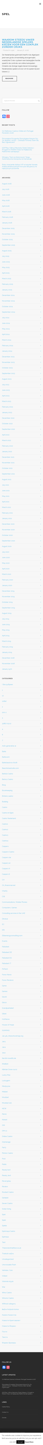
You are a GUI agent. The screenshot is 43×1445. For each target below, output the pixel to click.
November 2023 (8, 362)
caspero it (6, 874)
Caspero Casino (8, 852)
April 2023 (5, 396)
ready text (6, 1170)
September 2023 (8, 373)
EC (3, 924)
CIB (3, 896)
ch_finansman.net (8, 885)
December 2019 (8, 591)
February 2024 (7, 346)
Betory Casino (7, 779)
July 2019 (5, 619)
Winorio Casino (8, 1298)
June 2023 (6, 390)
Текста (5, 1337)
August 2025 (7, 251)
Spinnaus (5, 1237)
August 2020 (7, 546)
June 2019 (6, 624)
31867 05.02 (6, 723)
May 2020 (6, 563)
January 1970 (7, 669)
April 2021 (5, 502)
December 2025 (8, 228)
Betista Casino (7, 774)
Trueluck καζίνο (8, 1254)
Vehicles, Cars (7, 1270)
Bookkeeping (7, 790)
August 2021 (6, 479)
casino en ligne (8, 813)
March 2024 (6, 340)
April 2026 (6, 206)
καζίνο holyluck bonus (10, 1309)
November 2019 (8, 597)
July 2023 (5, 385)
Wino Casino (7, 1293)
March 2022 (6, 440)
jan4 (4, 1047)
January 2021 (7, 518)
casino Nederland (9, 818)
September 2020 (8, 541)
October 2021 (7, 468)
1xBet (4, 701)
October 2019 (7, 602)
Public (4, 1164)
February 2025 (7, 284)
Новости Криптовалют (11, 1320)
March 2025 (6, 279)
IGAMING (6, 1030)
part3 (4, 1147)
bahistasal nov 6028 (9, 763)
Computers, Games (9, 908)
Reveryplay (6, 1181)
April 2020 (6, 569)
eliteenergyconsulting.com (12, 936)
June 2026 (6, 195)
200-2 (4, 712)
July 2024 (5, 318)
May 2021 (5, 496)
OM (3, 1125)
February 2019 (7, 647)
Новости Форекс (9, 1326)
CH (3, 880)
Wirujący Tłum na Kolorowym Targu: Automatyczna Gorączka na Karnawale (17, 158)
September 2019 (8, 608)
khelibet (5, 1064)
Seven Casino (7, 1203)
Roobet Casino (8, 1192)
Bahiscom (6, 757)
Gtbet (4, 1014)
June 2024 (6, 323)
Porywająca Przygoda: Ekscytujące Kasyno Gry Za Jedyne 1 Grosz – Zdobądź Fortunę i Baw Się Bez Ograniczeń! (20, 140)
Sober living (6, 1209)
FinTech (5, 969)
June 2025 (6, 262)
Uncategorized (8, 1259)
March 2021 (6, 507)
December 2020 (8, 524)
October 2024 (7, 306)
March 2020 (6, 574)
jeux (4, 1053)
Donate (4, 1417)
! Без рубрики (7, 684)
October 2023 (7, 368)
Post (4, 1159)
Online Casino (7, 1136)
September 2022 (8, 429)
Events (4, 941)
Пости (4, 1332)
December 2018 (8, 658)
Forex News (7, 975)
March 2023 (6, 401)
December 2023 (8, 357)
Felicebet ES (7, 958)
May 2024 (6, 329)
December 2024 (8, 295)
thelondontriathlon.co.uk (11, 1248)
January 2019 (7, 652)
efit (3, 930)
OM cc (4, 1131)
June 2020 (6, 557)
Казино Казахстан (9, 1315)
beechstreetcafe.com (10, 768)
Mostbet (5, 1097)
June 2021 (6, 491)
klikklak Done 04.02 (9, 1069)
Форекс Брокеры (9, 1343)
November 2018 (8, 664)
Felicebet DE (7, 952)
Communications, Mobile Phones (14, 902)
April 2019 (5, 636)
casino (4, 807)
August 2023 (6, 379)
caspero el (6, 863)
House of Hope (8, 1025)
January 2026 (7, 223)
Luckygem (6, 1081)
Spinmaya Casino (8, 1231)
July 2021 (5, 485)
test (3, 1242)
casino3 (5, 835)
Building (5, 802)
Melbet (5, 1092)
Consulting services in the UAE (13, 913)
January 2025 (7, 290)
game (4, 986)
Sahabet (5, 1198)
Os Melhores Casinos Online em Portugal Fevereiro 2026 (17, 132)
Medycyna (6, 1086)
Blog (4, 785)
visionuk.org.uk (8, 1281)
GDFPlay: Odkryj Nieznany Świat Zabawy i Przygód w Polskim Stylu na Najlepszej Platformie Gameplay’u (18, 150)
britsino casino (7, 796)
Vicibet (4, 1276)
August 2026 (7, 184)
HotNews (6, 1019)
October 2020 (7, 535)
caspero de (6, 857)
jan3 (4, 1041)
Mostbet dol (7, 1103)
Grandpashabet (8, 1008)
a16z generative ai (9, 746)
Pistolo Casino (7, 1153)
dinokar (5, 919)
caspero (5, 846)
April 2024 (6, 334)
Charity (4, 891)
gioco (4, 1002)
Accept (20, 1442)
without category (9, 1304)
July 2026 (5, 189)
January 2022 (7, 451)
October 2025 (7, 239)
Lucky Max (6, 1075)
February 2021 (7, 513)
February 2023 (7, 407)
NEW (4, 1108)
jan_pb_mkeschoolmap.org (12, 1036)
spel (12, 50)
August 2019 (6, 613)
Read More (9, 78)
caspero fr (6, 869)
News (4, 1114)
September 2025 (8, 245)
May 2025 (6, 267)
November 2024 (8, 301)
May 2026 (6, 200)
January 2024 (7, 351)
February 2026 (7, 217)
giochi (4, 997)
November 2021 (8, 463)
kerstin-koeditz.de (9, 1058)
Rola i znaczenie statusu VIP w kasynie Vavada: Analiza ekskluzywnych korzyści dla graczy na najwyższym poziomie (20, 166)
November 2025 (8, 234)
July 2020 (5, 552)
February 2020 (7, 580)
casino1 (5, 824)
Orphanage (6, 1142)
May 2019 (6, 630)
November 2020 (8, 530)
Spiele (4, 1226)
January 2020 (7, 585)
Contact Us (5, 1412)
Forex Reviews (8, 980)
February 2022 (7, 446)
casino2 (5, 829)
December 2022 (8, 418)
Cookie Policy (6, 1407)
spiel (4, 1220)
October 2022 (7, 424)
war (3, 1287)
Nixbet (4, 1120)
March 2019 (6, 641)
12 (3, 696)
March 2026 (6, 212)
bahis (4, 751)
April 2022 (5, 435)
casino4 (5, 841)
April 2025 (6, 273)
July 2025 (5, 256)
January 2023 (7, 412)
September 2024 (8, 312)
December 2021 (8, 457)
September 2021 (8, 474)
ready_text (6, 1175)
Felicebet (5, 947)
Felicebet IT (6, 963)
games (4, 991)
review (5, 1187)
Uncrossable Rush (9, 1265)
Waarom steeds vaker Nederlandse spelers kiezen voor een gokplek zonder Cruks (20, 43)
